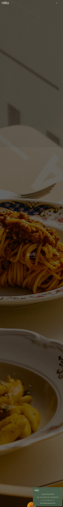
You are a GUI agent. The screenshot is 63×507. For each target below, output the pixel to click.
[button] (56, 3)
